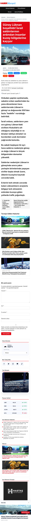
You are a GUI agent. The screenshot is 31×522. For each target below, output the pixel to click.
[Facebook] (4, 364)
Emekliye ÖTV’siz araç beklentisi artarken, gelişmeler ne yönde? (13, 438)
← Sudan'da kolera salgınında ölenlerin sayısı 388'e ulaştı (5, 204)
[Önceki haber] (22, 375)
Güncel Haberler (10, 8)
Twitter (10, 73)
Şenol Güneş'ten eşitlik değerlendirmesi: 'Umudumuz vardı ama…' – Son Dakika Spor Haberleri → (21, 204)
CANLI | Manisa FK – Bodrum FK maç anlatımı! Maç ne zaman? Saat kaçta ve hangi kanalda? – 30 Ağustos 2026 (15, 424)
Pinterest (11, 75)
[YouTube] (17, 364)
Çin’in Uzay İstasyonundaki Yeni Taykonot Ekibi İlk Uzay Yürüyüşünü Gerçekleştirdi (15, 431)
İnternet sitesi (5, 318)
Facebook (16, 73)
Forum (9, 12)
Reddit (5, 75)
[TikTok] (22, 364)
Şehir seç (6, 349)
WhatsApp (23, 73)
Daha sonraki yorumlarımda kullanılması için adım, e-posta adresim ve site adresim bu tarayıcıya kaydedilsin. (14, 328)
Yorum (3, 291)
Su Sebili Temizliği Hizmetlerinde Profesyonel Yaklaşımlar (14, 434)
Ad (2, 306)
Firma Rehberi (21, 8)
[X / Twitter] (8, 364)
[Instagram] (13, 364)
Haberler (3, 17)
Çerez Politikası (19, 12)
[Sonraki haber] (26, 375)
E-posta (4, 312)
